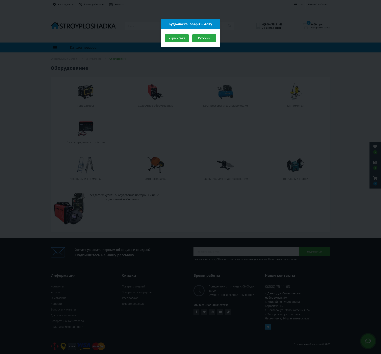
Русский (204, 38)
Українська (176, 38)
